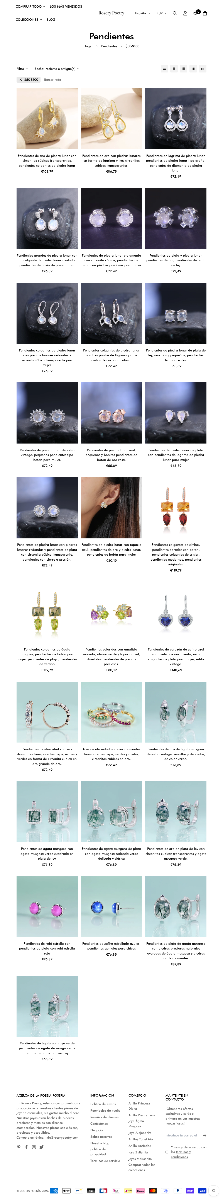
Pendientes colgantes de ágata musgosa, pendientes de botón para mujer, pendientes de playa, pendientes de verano (47, 656)
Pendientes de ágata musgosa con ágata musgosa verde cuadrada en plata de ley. (47, 854)
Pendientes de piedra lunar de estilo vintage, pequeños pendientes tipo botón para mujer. (47, 455)
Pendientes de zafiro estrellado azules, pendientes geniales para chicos (111, 946)
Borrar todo (52, 79)
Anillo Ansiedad (139, 1145)
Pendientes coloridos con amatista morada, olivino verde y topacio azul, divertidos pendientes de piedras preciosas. (111, 656)
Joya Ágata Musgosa (136, 1124)
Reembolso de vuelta (105, 1110)
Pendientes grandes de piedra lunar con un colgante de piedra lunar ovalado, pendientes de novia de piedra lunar (47, 260)
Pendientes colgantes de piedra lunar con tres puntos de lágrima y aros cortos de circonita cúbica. (111, 355)
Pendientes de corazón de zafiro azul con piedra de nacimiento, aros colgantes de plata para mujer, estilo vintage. (176, 656)
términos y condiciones (181, 1154)
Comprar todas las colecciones (141, 1167)
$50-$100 (31, 79)
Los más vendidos (66, 6)
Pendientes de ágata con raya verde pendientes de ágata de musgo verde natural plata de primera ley (47, 1048)
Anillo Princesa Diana (139, 1106)
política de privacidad (98, 1152)
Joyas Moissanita (140, 1158)
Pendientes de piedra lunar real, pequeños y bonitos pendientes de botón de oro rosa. (111, 455)
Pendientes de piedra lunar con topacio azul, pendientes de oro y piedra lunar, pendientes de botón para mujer (111, 549)
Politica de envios (103, 1104)
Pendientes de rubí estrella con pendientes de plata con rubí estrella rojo (47, 948)
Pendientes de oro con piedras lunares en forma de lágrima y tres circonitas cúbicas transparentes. (111, 161)
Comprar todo (29, 6)
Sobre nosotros (101, 1136)
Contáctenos (99, 1123)
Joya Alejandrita (139, 1132)
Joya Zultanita (138, 1152)
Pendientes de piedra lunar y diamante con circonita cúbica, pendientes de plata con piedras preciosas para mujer (111, 260)
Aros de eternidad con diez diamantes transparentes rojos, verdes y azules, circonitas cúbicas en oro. (111, 754)
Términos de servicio (105, 1160)
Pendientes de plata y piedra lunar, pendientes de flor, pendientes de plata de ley (176, 260)
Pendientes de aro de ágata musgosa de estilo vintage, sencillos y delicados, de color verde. (176, 754)
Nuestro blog (99, 1143)
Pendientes (109, 46)
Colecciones (27, 19)
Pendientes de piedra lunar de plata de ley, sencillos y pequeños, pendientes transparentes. (176, 355)
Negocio (96, 1130)
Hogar (88, 46)
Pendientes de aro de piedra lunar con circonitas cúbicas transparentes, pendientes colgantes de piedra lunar (47, 161)
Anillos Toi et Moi (141, 1139)
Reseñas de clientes (104, 1117)
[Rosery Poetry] (111, 13)
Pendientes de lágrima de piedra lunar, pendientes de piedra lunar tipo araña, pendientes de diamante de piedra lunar (176, 163)
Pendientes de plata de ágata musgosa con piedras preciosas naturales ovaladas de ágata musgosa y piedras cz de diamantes (175, 951)
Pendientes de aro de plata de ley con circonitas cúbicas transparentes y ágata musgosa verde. (175, 854)
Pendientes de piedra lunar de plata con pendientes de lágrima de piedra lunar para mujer (176, 455)
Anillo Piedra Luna (141, 1115)
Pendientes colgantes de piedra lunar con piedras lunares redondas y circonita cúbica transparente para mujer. (47, 357)
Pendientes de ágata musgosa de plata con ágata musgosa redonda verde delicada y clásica (111, 854)
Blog (51, 19)
